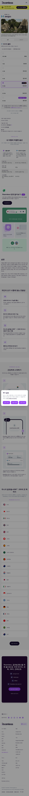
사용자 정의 (14, 402)
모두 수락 (22, 402)
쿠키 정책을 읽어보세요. (11, 398)
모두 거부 (6, 402)
